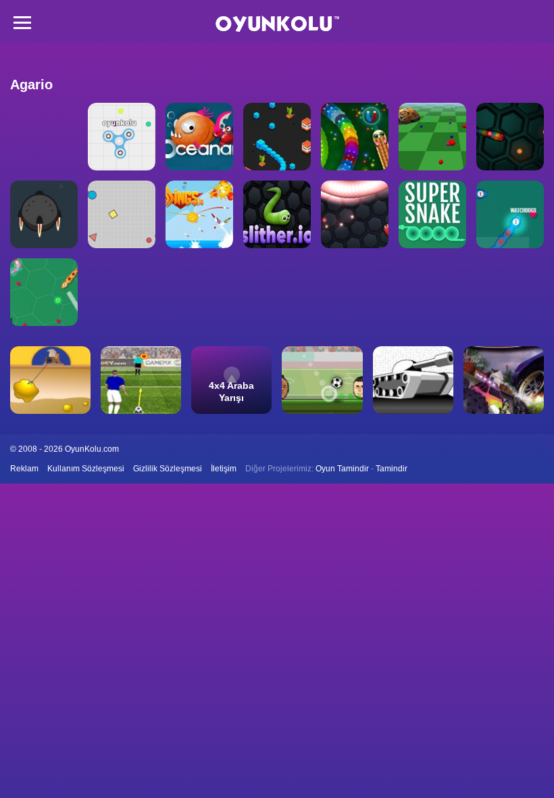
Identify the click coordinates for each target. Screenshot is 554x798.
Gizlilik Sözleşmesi (167, 468)
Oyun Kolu (277, 24)
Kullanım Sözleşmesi (85, 468)
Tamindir (391, 468)
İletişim (223, 468)
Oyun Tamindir (342, 468)
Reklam (24, 468)
